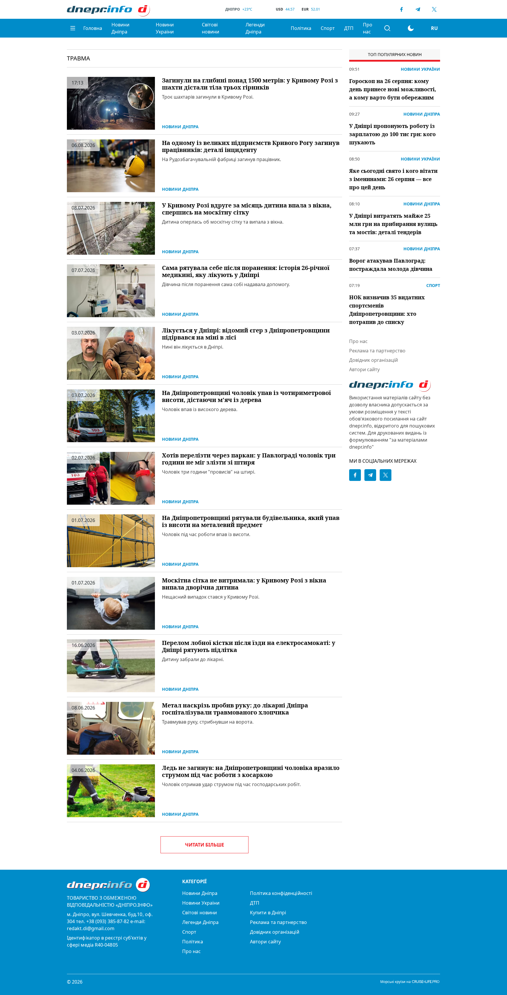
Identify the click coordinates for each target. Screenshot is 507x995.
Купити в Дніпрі (268, 912)
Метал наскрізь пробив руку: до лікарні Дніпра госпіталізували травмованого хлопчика (235, 709)
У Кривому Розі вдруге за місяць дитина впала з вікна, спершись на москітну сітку (247, 209)
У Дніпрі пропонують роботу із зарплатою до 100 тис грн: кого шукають (392, 134)
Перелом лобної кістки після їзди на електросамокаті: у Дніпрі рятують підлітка (248, 646)
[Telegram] (418, 9)
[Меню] (73, 28)
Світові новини (210, 28)
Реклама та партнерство (377, 350)
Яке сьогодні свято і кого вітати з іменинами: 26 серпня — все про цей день (393, 179)
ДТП (349, 28)
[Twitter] (434, 9)
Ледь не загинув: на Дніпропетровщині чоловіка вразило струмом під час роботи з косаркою (250, 771)
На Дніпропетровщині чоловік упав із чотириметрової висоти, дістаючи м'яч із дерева (246, 396)
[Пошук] (387, 28)
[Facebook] (401, 9)
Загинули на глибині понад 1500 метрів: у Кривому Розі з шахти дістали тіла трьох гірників (250, 84)
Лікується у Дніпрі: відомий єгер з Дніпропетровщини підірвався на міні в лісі (246, 334)
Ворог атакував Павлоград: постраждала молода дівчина (390, 264)
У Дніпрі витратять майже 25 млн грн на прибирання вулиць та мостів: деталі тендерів (393, 224)
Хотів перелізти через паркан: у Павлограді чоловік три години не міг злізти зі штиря (249, 459)
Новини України (165, 28)
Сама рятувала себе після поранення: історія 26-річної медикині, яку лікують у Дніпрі (245, 271)
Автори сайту (364, 369)
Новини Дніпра (120, 28)
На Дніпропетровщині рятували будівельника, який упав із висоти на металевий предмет (250, 521)
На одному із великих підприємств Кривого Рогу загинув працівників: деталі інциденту (250, 146)
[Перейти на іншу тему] (411, 28)
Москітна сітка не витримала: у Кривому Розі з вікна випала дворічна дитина (244, 584)
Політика (301, 28)
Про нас (367, 28)
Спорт (328, 28)
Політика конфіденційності (281, 893)
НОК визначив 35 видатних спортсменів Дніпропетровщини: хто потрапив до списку (387, 309)
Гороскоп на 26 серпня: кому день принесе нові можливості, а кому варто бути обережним (392, 89)
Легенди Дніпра (255, 28)
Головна (92, 28)
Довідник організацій (373, 360)
